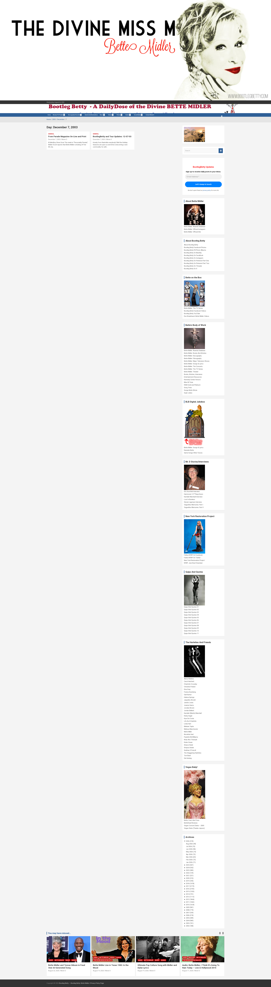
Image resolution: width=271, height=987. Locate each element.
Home (49, 114)
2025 (187, 865)
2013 (187, 897)
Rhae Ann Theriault (190, 740)
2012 (187, 899)
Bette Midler (59, 957)
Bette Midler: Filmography (192, 358)
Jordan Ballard (189, 710)
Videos (110, 114)
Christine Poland (189, 687)
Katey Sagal (188, 716)
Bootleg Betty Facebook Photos (195, 247)
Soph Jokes (188, 393)
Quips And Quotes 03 (191, 612)
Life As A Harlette (190, 721)
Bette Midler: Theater (191, 372)
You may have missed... (59, 933)
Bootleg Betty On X (190, 269)
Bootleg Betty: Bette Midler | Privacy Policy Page (87, 983)
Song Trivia (188, 388)
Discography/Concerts (74, 114)
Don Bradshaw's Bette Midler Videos (196, 316)
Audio (51, 957)
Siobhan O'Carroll (190, 750)
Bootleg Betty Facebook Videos (195, 311)
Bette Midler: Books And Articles (195, 353)
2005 (187, 918)
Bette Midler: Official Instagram (194, 229)
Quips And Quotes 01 (191, 607)
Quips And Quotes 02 (191, 610)
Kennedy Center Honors (192, 380)
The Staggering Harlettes (192, 753)
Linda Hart (187, 724)
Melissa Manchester (191, 729)
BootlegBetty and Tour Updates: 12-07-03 (112, 136)
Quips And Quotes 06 (191, 620)
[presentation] (219, 933)
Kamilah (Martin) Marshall (193, 713)
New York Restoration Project (194, 560)
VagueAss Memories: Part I (193, 505)
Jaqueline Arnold (190, 700)
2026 (187, 841)
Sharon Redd (188, 745)
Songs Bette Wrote (190, 390)
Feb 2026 (189, 860)
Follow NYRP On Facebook (193, 555)
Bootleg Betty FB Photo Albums (195, 250)
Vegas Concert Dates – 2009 (194, 826)
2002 (187, 926)
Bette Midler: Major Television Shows (196, 361)
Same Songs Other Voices (193, 453)
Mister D (64, 139)
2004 (187, 921)
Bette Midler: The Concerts (193, 366)
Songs (74, 957)
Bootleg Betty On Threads (193, 266)
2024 (187, 868)
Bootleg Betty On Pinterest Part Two (196, 263)
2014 (187, 894)
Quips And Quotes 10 (191, 631)
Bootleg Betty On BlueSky (193, 253)
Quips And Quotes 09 (191, 628)
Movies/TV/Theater (58, 114)
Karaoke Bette (189, 450)
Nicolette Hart (189, 734)
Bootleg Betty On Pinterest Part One (196, 261)
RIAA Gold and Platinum (192, 385)
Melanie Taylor (189, 726)
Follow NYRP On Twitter (192, 558)
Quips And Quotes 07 (191, 623)
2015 (187, 891)
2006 (187, 915)
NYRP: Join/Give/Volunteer (193, 563)
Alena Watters (189, 679)
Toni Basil (187, 756)
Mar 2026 (189, 857)
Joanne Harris (189, 705)
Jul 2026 (189, 846)
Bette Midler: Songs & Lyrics (193, 364)
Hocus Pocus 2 (205, 957)
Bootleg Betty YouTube (192, 313)
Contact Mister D (150, 114)
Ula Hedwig (188, 758)
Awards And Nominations (91, 114)
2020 (187, 878)
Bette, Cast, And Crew (191, 820)
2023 (187, 870)
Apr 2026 (189, 854)
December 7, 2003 (54, 139)
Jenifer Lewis (188, 703)
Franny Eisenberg (190, 692)
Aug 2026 (189, 844)
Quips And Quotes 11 (191, 633)
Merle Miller (188, 732)
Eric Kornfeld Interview (192, 491)
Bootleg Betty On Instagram (193, 258)
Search (221, 150)
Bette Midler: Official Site (192, 232)
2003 (187, 923)
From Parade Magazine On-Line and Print (67, 136)
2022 (187, 873)
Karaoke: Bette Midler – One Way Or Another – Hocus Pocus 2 (198, 966)
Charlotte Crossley (190, 684)
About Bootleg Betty (191, 245)
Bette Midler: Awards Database (194, 227)
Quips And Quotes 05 (191, 617)
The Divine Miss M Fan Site (58, 960)
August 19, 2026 (53, 971)
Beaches (147, 957)
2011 (187, 902)
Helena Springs (189, 697)
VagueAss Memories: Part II (193, 507)
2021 (187, 876)
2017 (187, 886)
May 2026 (189, 852)
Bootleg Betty (64, 983)
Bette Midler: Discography (193, 356)
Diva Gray (187, 689)
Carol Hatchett (189, 681)
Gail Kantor (188, 695)
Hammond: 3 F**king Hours (193, 494)
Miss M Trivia (188, 382)
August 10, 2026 (187, 971)
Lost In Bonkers (189, 499)
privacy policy (207, 190)
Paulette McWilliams (191, 737)
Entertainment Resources (193, 377)
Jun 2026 (189, 849)
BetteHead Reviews (190, 823)
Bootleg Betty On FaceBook (193, 255)
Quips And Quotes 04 (191, 615)
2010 (187, 905)
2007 (187, 913)
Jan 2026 (189, 862)
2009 (187, 907)
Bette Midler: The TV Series (193, 308)
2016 (187, 889)
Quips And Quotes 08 (191, 625)
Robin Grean (188, 742)
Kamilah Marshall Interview (193, 497)
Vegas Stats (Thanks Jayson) (194, 828)
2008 (187, 910)
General (51, 134)
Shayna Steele (189, 748)
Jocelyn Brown (189, 708)
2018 (187, 883)
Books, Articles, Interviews (193, 374)
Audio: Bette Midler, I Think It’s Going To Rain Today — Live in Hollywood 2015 (156, 966)
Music (101, 114)
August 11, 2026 (143, 971)
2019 (187, 881)
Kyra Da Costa (189, 718)
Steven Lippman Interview (193, 502)
